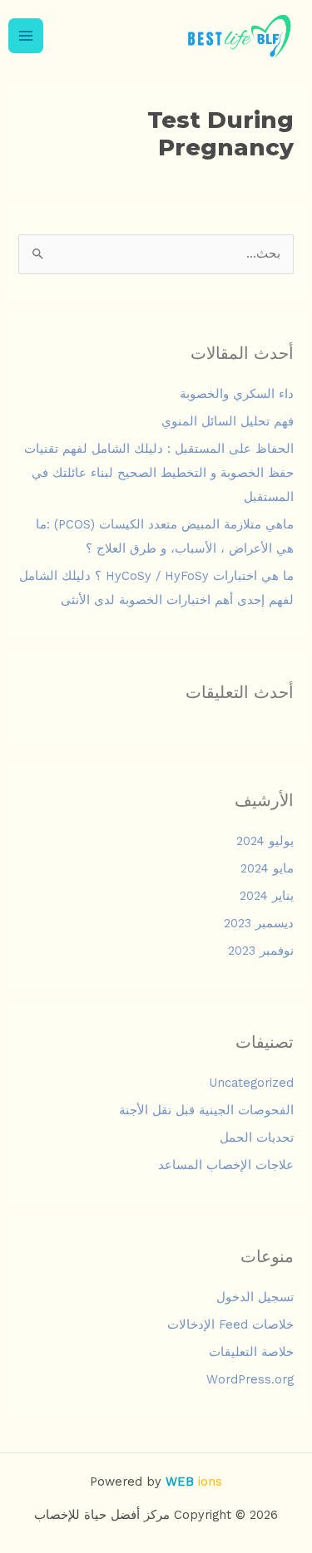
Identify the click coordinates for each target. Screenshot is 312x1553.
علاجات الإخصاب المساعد (226, 1164)
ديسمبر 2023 (259, 923)
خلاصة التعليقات (251, 1351)
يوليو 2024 (265, 840)
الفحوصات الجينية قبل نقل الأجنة (206, 1110)
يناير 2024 (267, 895)
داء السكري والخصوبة (237, 393)
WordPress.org (250, 1379)
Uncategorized (251, 1082)
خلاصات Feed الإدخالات (230, 1324)
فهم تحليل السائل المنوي (227, 421)
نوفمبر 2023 (261, 950)
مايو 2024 (267, 868)
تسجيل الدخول (255, 1297)
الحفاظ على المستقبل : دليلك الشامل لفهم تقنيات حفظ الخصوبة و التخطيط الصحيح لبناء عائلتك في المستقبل (159, 472)
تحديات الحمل (257, 1137)
